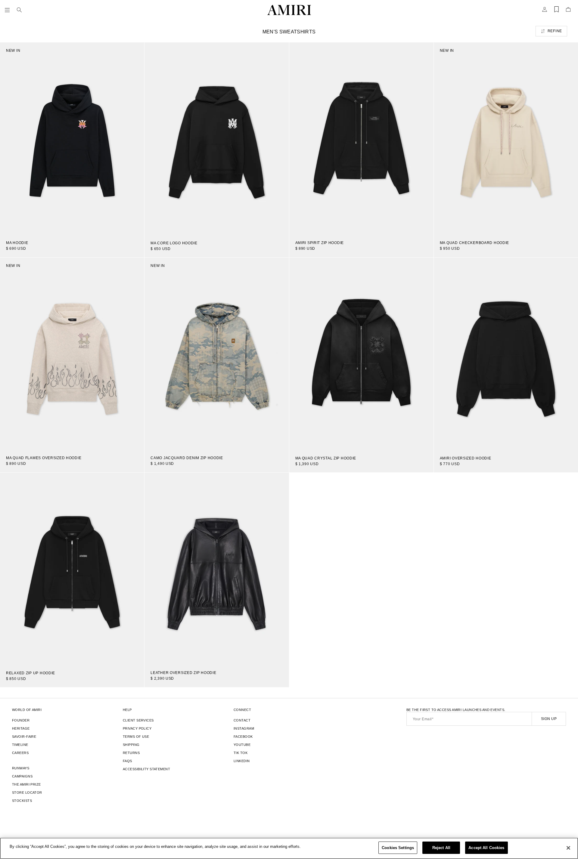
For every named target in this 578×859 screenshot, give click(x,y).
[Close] (568, 847)
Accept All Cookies (486, 847)
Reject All (441, 847)
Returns (131, 753)
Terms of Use (136, 736)
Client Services (138, 720)
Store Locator (27, 792)
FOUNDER (21, 720)
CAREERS (20, 753)
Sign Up (549, 719)
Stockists (22, 800)
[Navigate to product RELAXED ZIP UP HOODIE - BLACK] (72, 569)
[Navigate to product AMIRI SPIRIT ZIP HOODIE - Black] (361, 138)
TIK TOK (240, 753)
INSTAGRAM (244, 728)
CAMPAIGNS (22, 776)
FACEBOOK (243, 736)
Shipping (131, 744)
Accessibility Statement (146, 769)
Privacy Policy (137, 728)
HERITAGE (21, 728)
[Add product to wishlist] (135, 51)
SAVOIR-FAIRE (24, 736)
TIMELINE (20, 744)
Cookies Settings (398, 847)
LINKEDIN (242, 761)
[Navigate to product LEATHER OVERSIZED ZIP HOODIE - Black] (216, 569)
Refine (555, 31)
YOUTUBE (242, 744)
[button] (8, 10)
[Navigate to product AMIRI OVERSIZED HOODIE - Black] (506, 354)
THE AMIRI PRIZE (26, 784)
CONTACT (242, 720)
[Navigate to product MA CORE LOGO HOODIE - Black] (216, 138)
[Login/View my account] (544, 11)
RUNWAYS (20, 768)
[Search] (19, 10)
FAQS (127, 761)
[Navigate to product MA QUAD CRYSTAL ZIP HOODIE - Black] (361, 354)
